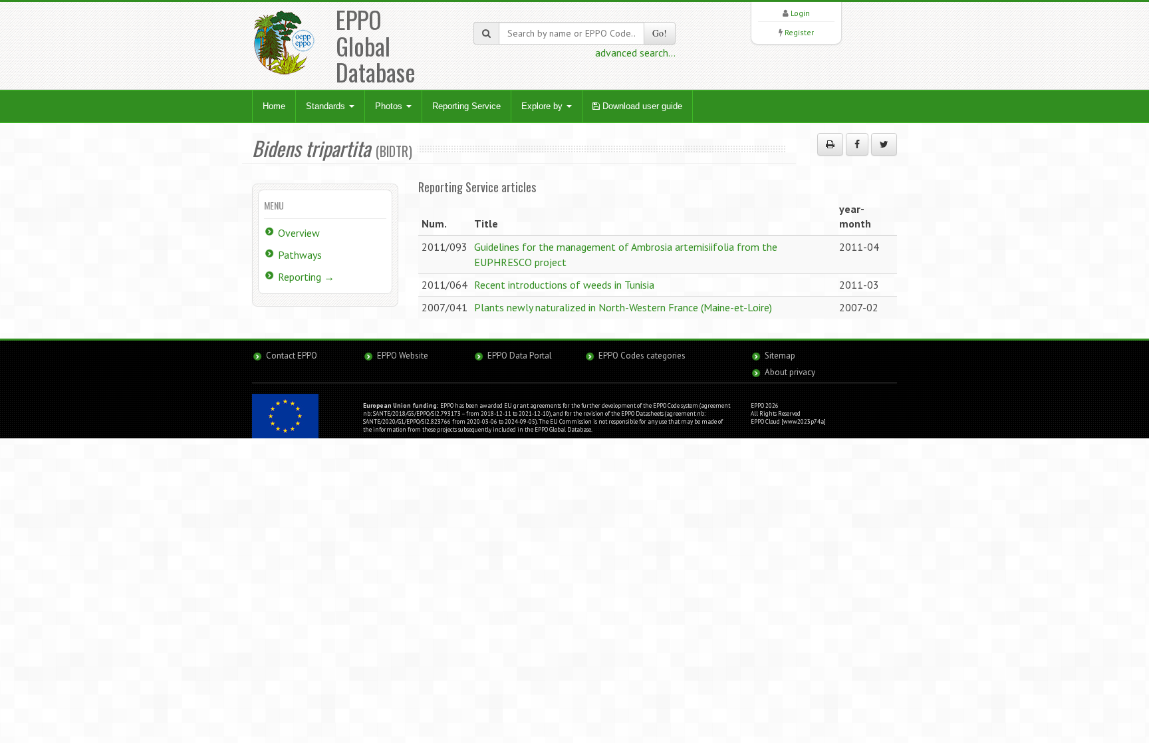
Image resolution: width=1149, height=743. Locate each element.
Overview (299, 232)
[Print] (830, 144)
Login (800, 13)
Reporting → (306, 276)
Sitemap (780, 355)
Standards (327, 106)
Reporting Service (466, 106)
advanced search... (635, 52)
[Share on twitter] (884, 144)
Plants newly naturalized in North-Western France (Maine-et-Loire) (623, 307)
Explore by (543, 106)
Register (799, 32)
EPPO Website (402, 355)
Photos (390, 106)
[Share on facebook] (857, 144)
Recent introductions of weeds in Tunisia (564, 284)
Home (274, 106)
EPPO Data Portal (519, 355)
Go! (659, 33)
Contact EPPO (291, 355)
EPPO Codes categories (642, 355)
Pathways (300, 254)
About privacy (790, 372)
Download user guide (641, 106)
